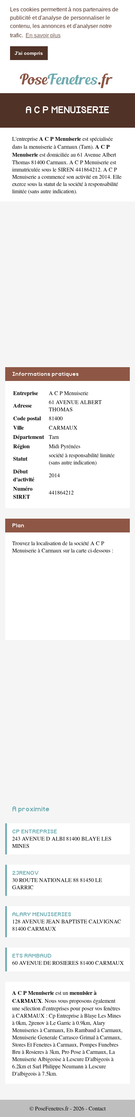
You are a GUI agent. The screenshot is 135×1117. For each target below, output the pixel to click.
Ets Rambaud (81, 1029)
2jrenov (36, 1022)
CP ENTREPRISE (34, 831)
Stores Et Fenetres (32, 1044)
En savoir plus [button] (43, 35)
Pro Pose (71, 1051)
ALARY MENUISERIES (41, 914)
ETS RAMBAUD (32, 956)
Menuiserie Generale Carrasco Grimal (53, 1037)
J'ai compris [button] (29, 53)
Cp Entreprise (64, 1015)
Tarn (86, 146)
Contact (97, 1108)
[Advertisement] (67, 289)
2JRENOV (25, 873)
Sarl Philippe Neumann (58, 1066)
